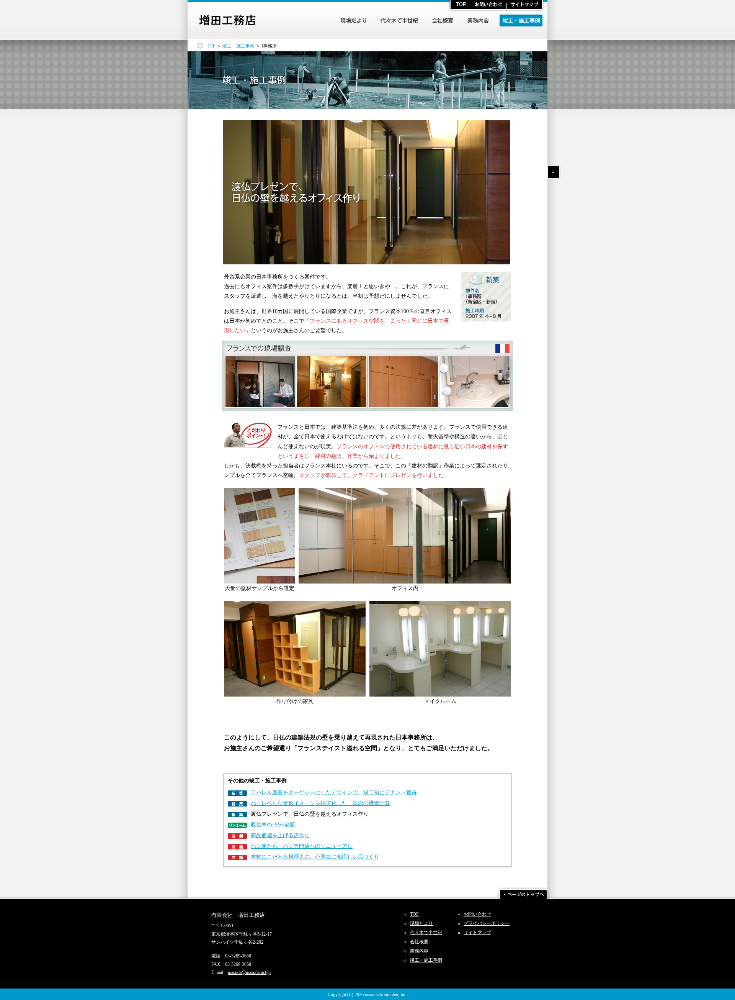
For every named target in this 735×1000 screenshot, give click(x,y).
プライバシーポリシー (487, 923)
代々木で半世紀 (426, 932)
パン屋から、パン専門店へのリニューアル (302, 846)
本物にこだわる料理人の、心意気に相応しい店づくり (315, 857)
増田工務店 (227, 20)
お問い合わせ (477, 914)
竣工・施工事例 (238, 46)
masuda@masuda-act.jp (249, 972)
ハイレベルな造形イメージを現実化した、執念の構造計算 (320, 803)
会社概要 (419, 941)
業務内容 (419, 951)
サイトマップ (477, 932)
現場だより (421, 923)
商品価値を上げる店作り (280, 835)
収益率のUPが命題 (273, 825)
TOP (211, 46)
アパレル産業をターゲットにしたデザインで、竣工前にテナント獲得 (334, 792)
